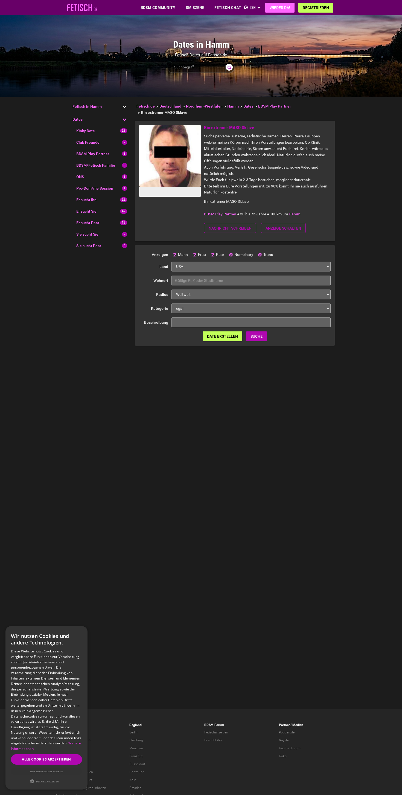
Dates (77, 119)
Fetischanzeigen (216, 732)
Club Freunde (88, 142)
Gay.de (284, 740)
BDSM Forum (214, 725)
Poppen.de (287, 732)
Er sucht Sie (86, 211)
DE (253, 7)
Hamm (294, 214)
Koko (283, 756)
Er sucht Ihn (86, 200)
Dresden (135, 788)
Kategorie (159, 308)
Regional (135, 725)
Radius (162, 294)
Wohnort (160, 280)
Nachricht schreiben (230, 228)
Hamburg (136, 740)
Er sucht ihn (213, 740)
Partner (284, 725)
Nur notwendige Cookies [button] (46, 771)
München (136, 748)
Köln (132, 780)
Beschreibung (156, 322)
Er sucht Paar (87, 223)
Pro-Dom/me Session (94, 188)
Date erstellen (222, 336)
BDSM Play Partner (92, 154)
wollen (88, 772)
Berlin (133, 732)
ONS (80, 177)
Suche (256, 336)
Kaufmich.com (290, 748)
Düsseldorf (137, 764)
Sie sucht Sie (87, 234)
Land (163, 266)
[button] (46, 781)
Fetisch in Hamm (87, 106)
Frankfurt (136, 756)
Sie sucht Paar (88, 246)
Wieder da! (280, 7)
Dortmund (136, 772)
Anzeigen (160, 254)
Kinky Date (85, 131)
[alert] (46, 708)
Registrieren (316, 7)
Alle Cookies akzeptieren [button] (46, 759)
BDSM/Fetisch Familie (95, 165)
